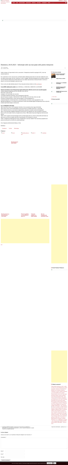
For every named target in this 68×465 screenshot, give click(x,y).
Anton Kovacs (5, 67)
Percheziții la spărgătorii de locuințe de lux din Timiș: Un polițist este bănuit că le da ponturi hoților (59, 399)
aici (37, 84)
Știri (17, 2)
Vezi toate (54, 96)
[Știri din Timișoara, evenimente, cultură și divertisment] (5, 3)
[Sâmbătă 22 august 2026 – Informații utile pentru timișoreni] (53, 89)
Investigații (28, 2)
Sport (49, 2)
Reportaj (34, 2)
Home (14, 2)
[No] (66, 463)
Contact (65, 0)
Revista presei (22, 2)
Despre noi (61, 0)
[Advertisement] (34, 11)
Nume (2, 451)
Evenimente (44, 2)
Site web (2, 457)
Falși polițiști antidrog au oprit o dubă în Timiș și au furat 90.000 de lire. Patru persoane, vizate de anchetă (59, 387)
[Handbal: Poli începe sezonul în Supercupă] (53, 93)
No (54, 463)
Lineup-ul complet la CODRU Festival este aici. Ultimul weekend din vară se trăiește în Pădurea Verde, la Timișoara (59, 408)
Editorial (39, 2)
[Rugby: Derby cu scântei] (53, 80)
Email (2, 454)
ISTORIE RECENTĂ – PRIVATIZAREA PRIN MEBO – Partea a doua (59, 422)
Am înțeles (50, 463)
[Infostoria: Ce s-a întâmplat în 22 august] (53, 84)
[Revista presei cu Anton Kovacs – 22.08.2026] (53, 76)
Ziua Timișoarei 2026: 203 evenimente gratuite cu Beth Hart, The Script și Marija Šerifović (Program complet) (59, 417)
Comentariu (3, 437)
